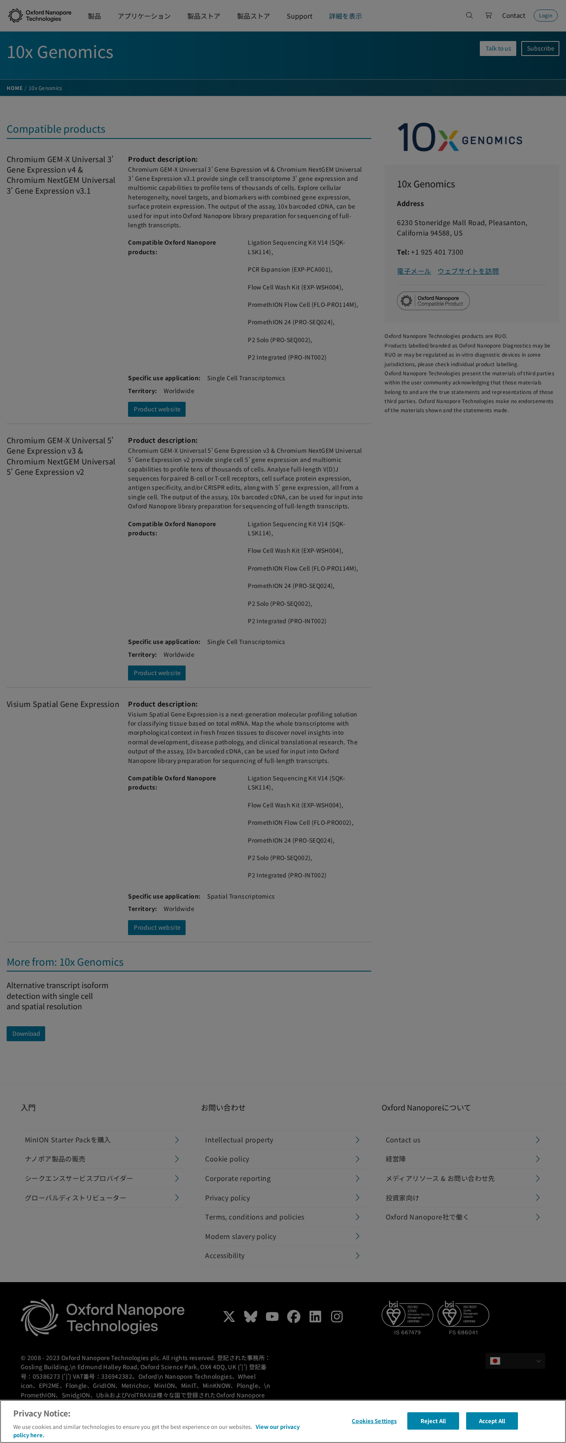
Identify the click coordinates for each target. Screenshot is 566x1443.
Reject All (433, 1421)
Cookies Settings (374, 1421)
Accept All (492, 1421)
